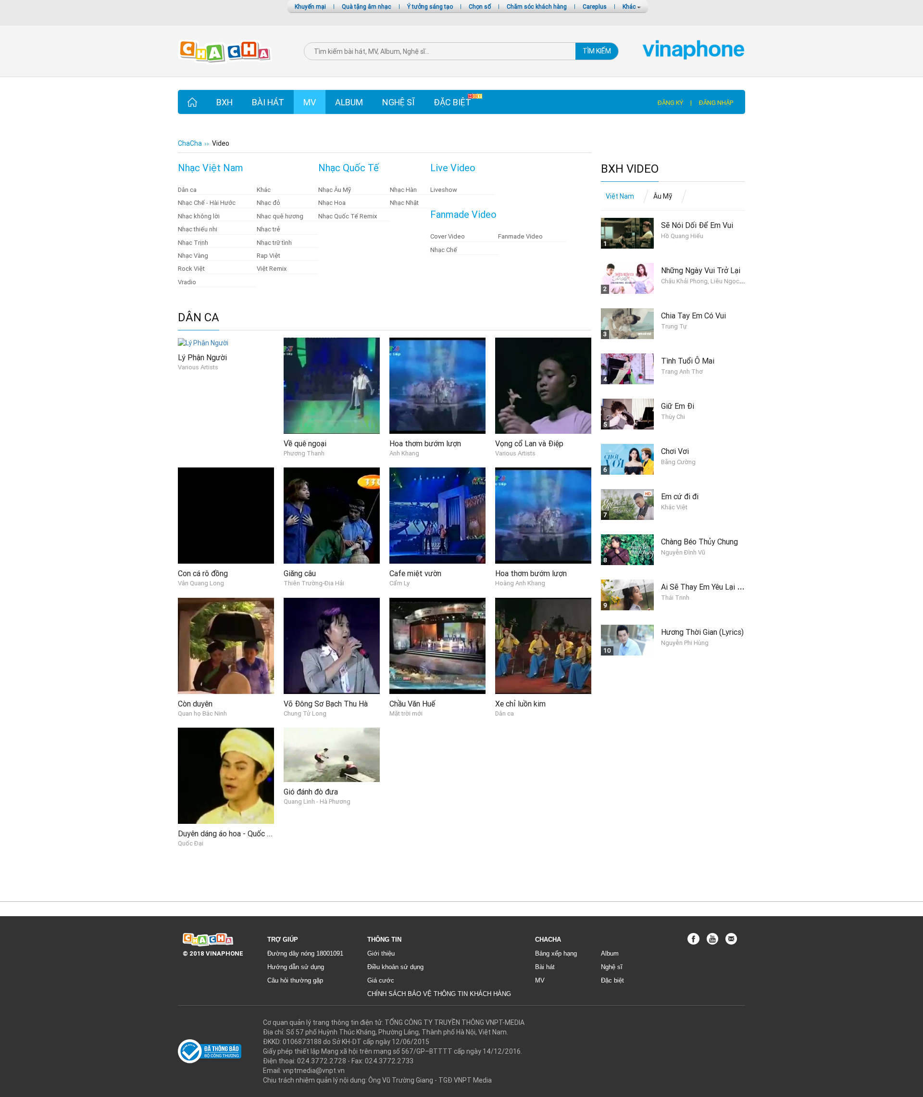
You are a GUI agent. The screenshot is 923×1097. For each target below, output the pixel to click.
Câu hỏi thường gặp (295, 980)
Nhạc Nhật (404, 203)
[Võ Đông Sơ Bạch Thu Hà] (332, 645)
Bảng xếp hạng (556, 953)
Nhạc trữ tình (274, 243)
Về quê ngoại (305, 443)
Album (349, 102)
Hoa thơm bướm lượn (425, 443)
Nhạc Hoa (332, 203)
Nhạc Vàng (193, 256)
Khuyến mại (310, 6)
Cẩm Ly (399, 583)
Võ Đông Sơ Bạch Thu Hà (326, 703)
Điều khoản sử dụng (395, 967)
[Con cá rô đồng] (226, 515)
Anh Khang (404, 453)
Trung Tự (674, 326)
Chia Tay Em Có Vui (693, 315)
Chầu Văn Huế (412, 703)
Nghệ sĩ (398, 102)
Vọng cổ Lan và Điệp (529, 443)
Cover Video (447, 236)
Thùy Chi (673, 417)
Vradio (187, 282)
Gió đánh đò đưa (311, 791)
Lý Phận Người (202, 357)
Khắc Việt (674, 507)
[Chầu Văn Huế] (437, 645)
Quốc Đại (190, 843)
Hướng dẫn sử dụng (295, 967)
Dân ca (187, 190)
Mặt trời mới (406, 713)
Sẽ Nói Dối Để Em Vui (697, 225)
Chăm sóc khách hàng (537, 6)
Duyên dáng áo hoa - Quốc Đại (228, 833)
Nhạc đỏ (268, 203)
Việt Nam (620, 196)
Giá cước (380, 980)
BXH (224, 102)
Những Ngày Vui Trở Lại (700, 270)
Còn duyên (195, 703)
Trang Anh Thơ (682, 371)
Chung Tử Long (305, 713)
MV (309, 102)
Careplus (595, 6)
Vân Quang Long (201, 583)
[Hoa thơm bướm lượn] (437, 385)
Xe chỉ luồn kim (520, 703)
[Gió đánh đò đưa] (332, 754)
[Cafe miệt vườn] (437, 515)
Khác (630, 6)
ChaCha (190, 143)
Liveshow (443, 190)
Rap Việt (268, 256)
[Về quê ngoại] (332, 385)
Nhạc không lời (199, 216)
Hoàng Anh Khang (520, 583)
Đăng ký (670, 103)
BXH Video (630, 169)
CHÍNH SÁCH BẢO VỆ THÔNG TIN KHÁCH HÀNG (439, 993)
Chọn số (480, 6)
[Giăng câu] (332, 515)
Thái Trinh (675, 597)
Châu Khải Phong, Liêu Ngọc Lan (706, 281)
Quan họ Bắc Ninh (202, 713)
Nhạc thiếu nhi (197, 229)
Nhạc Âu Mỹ (334, 190)
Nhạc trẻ (268, 229)
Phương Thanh (304, 453)
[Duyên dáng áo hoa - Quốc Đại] (226, 775)
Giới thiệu (381, 953)
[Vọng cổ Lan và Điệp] (543, 385)
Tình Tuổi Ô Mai (687, 361)
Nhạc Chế (443, 250)
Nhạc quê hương (280, 216)
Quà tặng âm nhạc (366, 6)
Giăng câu (300, 573)
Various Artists (198, 367)
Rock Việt (191, 269)
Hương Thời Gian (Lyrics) (702, 632)
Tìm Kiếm (597, 51)
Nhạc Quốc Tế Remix (347, 216)
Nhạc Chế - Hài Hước (207, 203)
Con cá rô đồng (203, 573)
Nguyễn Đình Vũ (683, 552)
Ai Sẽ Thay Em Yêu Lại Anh (705, 587)
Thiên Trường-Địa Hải (314, 583)
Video (220, 143)
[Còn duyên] (226, 645)
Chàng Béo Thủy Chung (699, 541)
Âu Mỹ (662, 196)
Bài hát (268, 102)
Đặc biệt (452, 102)
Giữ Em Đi (677, 406)
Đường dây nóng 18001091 (305, 953)
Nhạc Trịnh (193, 243)
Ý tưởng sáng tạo (430, 6)
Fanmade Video (520, 236)
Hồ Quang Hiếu (682, 236)
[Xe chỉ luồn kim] (543, 645)
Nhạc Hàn (403, 190)
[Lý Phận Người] (203, 342)
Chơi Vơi (675, 451)
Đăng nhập (716, 103)
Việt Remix (272, 269)
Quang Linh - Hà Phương (317, 801)
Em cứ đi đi (679, 496)
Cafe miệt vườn (415, 573)
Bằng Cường (678, 462)
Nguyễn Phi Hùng (685, 643)
